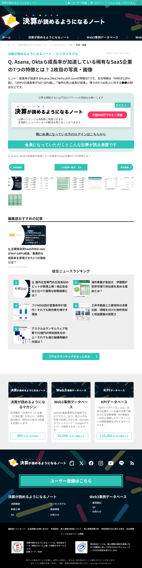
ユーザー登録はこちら (71, 481)
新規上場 (15, 509)
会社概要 (130, 528)
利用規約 (54, 528)
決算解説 (15, 503)
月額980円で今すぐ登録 (107, 115)
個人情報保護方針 (91, 528)
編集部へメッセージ (16, 528)
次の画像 (124, 167)
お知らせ (54, 514)
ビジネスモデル (58, 503)
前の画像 (17, 167)
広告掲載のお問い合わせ (38, 528)
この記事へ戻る (71, 167)
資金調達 (54, 509)
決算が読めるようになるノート (48, 37)
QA (12, 514)
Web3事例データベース (102, 37)
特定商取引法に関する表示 (112, 528)
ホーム (6, 37)
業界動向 (96, 502)
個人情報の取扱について (71, 528)
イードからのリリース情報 (72, 533)
